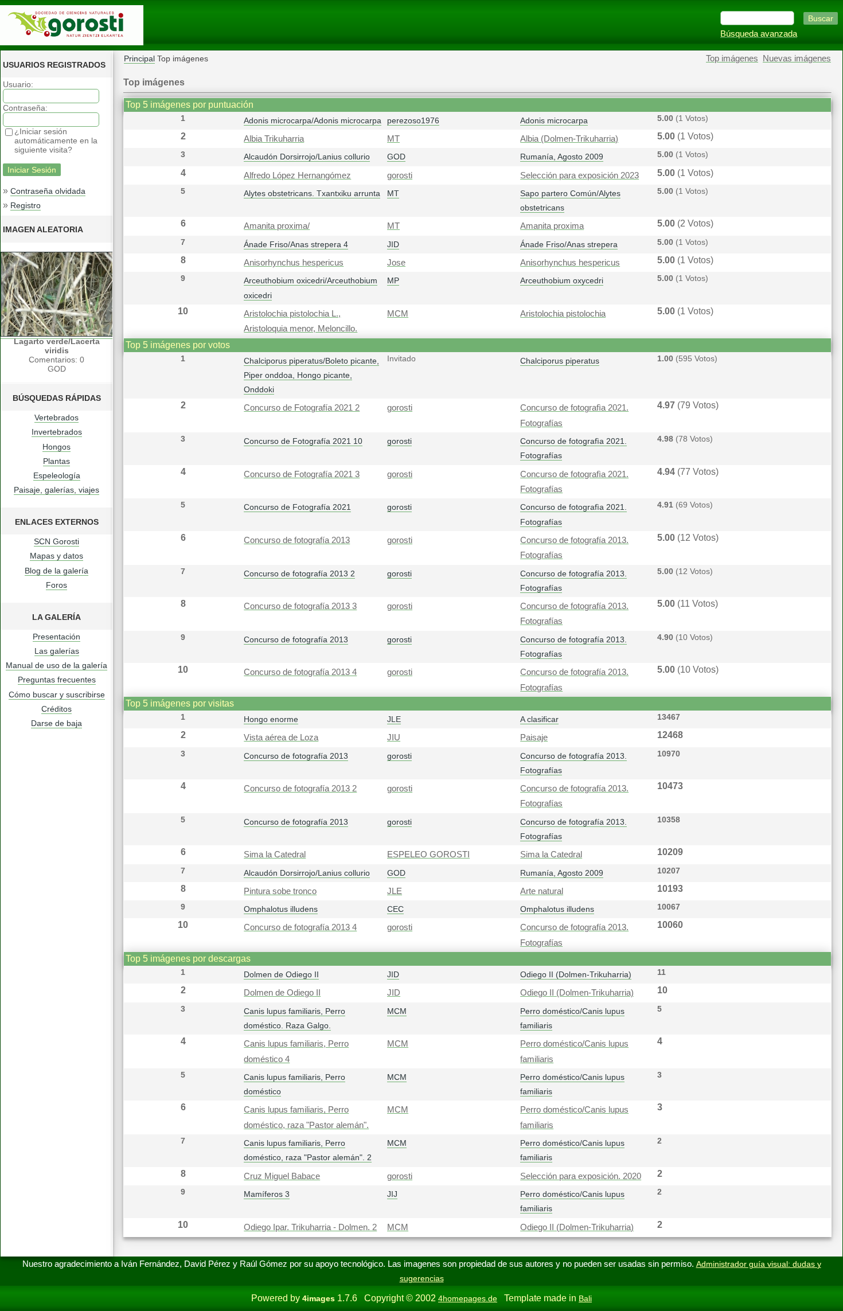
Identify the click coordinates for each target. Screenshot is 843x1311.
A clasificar (539, 719)
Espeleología (56, 475)
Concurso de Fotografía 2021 (297, 507)
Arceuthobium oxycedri (561, 280)
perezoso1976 (413, 120)
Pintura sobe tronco (280, 891)
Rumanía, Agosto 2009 (561, 156)
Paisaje (534, 737)
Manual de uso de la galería (56, 665)
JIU (393, 737)
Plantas (56, 461)
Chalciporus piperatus (559, 360)
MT (393, 138)
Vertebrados (56, 417)
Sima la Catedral (275, 854)
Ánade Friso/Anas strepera (569, 244)
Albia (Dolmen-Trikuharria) (569, 138)
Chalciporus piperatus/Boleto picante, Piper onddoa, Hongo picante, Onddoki (311, 375)
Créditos (56, 708)
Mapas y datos (56, 555)
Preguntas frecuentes (57, 679)
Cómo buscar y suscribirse (57, 694)
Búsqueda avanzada (758, 33)
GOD (396, 156)
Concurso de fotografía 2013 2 (299, 573)
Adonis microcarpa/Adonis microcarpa (312, 120)
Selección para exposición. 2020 (580, 1176)
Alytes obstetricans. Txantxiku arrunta (312, 193)
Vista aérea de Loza (281, 737)
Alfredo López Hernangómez (297, 175)
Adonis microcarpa (554, 120)
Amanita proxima (552, 226)
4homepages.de (467, 1298)
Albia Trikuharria (274, 138)
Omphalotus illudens (281, 909)
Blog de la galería (56, 570)
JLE (394, 719)
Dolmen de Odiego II (281, 974)
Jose (396, 262)
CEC (395, 909)
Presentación (56, 636)
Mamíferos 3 (267, 1194)
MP (393, 280)
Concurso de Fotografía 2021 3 (302, 474)
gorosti (399, 175)
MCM (397, 313)
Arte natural (541, 891)
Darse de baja (56, 723)
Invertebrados (57, 431)
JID (393, 244)
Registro (25, 205)
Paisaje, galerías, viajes (56, 489)
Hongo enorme (271, 719)
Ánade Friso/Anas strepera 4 (296, 244)
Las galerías (56, 651)
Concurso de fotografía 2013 (297, 540)
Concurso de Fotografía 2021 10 (303, 441)
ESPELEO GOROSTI (428, 854)
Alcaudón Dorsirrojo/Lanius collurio (307, 156)
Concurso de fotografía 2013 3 (300, 606)
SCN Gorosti (56, 541)
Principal (139, 58)
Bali (585, 1298)
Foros (56, 585)
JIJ (392, 1194)
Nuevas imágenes (797, 58)
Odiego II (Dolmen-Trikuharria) (575, 974)
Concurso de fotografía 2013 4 (300, 672)
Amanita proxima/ (277, 226)
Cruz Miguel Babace (282, 1176)
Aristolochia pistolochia (563, 313)
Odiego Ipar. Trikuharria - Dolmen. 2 (310, 1227)
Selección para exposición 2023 (579, 175)
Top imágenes (732, 58)
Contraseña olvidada (47, 191)
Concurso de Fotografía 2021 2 (302, 407)
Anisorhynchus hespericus (294, 262)
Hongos (56, 446)
